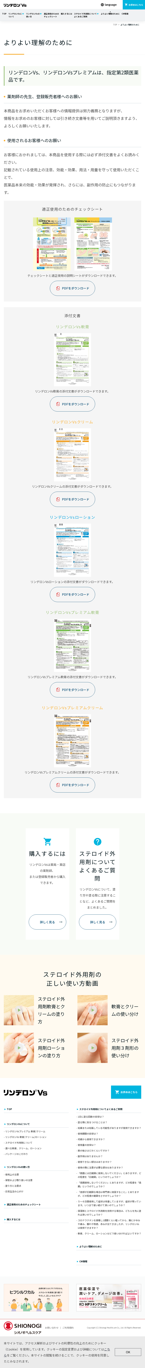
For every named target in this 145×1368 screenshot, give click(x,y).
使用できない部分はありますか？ (95, 1161)
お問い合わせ (52, 1327)
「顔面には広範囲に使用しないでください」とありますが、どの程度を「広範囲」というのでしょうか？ (109, 1174)
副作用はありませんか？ (90, 1156)
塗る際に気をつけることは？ (92, 1122)
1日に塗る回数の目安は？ (91, 1116)
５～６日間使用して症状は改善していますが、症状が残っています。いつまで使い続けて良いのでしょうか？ (109, 1203)
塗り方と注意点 (13, 1185)
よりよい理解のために (110, 13)
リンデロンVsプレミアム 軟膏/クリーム (25, 1131)
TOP (4, 13)
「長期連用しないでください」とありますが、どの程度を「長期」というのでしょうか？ (109, 1184)
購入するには (66, 13)
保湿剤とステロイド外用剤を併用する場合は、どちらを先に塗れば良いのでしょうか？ (109, 1212)
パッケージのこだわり (16, 1153)
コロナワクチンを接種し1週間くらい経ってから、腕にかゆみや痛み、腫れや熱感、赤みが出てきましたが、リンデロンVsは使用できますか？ (109, 1224)
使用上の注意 (12, 1174)
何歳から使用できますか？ (91, 1139)
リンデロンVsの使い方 (33, 15)
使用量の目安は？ (87, 1144)
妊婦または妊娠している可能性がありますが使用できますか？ (109, 1127)
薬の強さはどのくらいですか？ (94, 1150)
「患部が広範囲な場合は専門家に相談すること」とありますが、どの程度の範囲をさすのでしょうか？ (108, 1193)
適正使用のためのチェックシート (51, 15)
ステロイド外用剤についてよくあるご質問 (85, 15)
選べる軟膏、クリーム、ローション (23, 1148)
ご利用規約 (68, 1327)
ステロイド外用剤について (18, 1142)
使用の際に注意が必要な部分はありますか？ (100, 1167)
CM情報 (125, 13)
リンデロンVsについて (15, 15)
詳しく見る (47, 922)
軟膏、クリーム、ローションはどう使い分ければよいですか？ (109, 1233)
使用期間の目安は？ (88, 1133)
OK (128, 1352)
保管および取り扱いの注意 (18, 1180)
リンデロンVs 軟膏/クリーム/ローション (25, 1136)
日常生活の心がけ (14, 1191)
